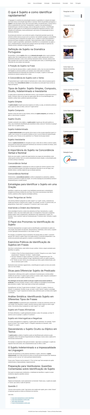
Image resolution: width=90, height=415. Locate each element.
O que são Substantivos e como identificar (22, 398)
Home (29, 3)
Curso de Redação (37, 3)
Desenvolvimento (56, 3)
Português (78, 3)
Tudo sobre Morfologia (17, 401)
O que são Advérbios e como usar (20, 399)
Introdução (46, 3)
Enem (71, 3)
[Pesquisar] (81, 16)
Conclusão (65, 3)
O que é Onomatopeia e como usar (20, 403)
